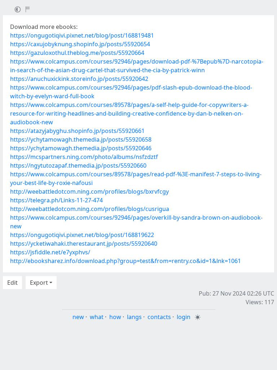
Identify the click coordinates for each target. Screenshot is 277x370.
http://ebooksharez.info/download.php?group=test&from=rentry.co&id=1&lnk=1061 (125, 261)
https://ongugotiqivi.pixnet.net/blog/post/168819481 (82, 35)
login (183, 317)
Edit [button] (12, 283)
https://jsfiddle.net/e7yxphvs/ (50, 252)
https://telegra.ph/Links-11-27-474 (56, 200)
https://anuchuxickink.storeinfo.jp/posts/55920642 (79, 79)
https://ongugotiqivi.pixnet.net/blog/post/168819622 (82, 235)
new (78, 317)
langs (134, 317)
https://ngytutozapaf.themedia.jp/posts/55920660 (78, 165)
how (115, 317)
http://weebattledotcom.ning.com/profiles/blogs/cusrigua (89, 209)
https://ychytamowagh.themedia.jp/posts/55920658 (80, 139)
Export (39, 283)
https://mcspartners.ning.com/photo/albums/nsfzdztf (84, 157)
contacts (159, 317)
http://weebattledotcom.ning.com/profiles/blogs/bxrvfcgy (89, 191)
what (97, 317)
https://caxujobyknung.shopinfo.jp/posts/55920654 (80, 44)
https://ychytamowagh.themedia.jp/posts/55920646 (80, 148)
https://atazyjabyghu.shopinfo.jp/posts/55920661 (77, 131)
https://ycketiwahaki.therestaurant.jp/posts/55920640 (83, 244)
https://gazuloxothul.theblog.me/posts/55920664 (77, 53)
